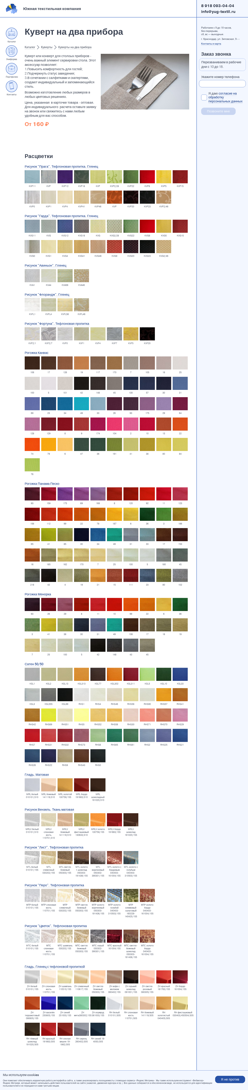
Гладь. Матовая (37, 774)
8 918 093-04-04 (217, 5)
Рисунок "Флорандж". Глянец (47, 294)
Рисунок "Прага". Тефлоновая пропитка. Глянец (61, 166)
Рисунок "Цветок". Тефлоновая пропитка (56, 926)
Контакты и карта (211, 43)
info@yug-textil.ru (218, 11)
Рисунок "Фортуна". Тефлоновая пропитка (57, 324)
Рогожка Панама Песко (42, 484)
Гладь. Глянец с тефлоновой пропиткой (55, 967)
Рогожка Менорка (38, 594)
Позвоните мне (218, 111)
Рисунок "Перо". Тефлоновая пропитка (54, 885)
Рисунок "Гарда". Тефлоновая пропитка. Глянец (61, 216)
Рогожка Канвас (36, 353)
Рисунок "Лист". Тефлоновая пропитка (54, 847)
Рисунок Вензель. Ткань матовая (49, 809)
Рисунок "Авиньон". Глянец (45, 265)
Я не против (230, 1079)
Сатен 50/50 (34, 664)
